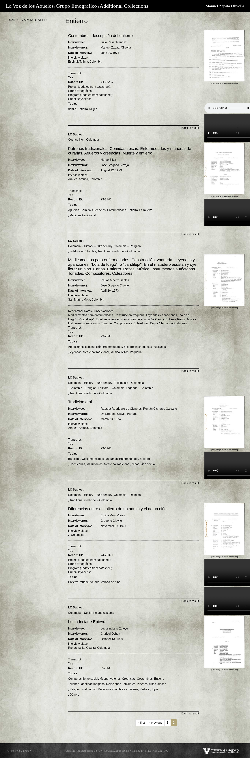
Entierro (83, 109)
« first (141, 722)
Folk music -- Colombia (129, 382)
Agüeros (73, 210)
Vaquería (136, 352)
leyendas (75, 352)
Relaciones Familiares (120, 684)
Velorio (94, 582)
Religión (75, 689)
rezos (124, 352)
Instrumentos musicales (150, 346)
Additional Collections (124, 6)
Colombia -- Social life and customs (91, 612)
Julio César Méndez (114, 42)
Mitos (152, 684)
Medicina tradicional (83, 215)
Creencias (99, 210)
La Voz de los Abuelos (30, 6)
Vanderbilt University (20, 750)
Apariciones (76, 346)
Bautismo (74, 458)
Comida (86, 210)
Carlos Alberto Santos (115, 280)
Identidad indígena (93, 684)
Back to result (190, 127)
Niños (135, 464)
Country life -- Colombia (83, 139)
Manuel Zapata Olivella (225, 6)
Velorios (115, 678)
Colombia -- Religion (127, 246)
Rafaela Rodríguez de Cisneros (121, 408)
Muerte (84, 582)
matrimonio (89, 689)
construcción (93, 346)
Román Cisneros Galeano (160, 408)
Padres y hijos (149, 689)
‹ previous (155, 722)
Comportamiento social (83, 678)
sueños (74, 684)
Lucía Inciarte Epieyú (114, 628)
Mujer (93, 109)
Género (74, 694)
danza (72, 109)
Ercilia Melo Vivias (113, 515)
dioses (161, 684)
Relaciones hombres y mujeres (118, 689)
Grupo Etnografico (76, 6)
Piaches (142, 684)
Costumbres (145, 678)
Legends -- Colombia (139, 388)
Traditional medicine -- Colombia (119, 251)
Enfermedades (116, 210)
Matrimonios (94, 464)
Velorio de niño (110, 582)
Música (115, 352)
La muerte (145, 210)
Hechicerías (77, 464)
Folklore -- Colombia (83, 251)
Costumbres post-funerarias (100, 458)
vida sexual (148, 464)
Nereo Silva (108, 159)
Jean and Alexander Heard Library (84, 750)
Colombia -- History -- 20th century (90, 246)
